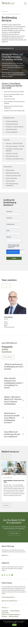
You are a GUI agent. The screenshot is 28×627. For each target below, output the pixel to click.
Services (4, 11)
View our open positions (8, 597)
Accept (14, 624)
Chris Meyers (8, 317)
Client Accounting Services (11, 14)
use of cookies (20, 622)
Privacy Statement (15, 610)
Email (5, 325)
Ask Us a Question (8, 357)
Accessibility (5, 610)
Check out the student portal (9, 600)
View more (6, 505)
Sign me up (4, 555)
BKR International (13, 616)
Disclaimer (4, 616)
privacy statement (9, 622)
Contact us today (14, 533)
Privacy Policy (5, 612)
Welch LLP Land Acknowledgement (11, 614)
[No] (26, 623)
